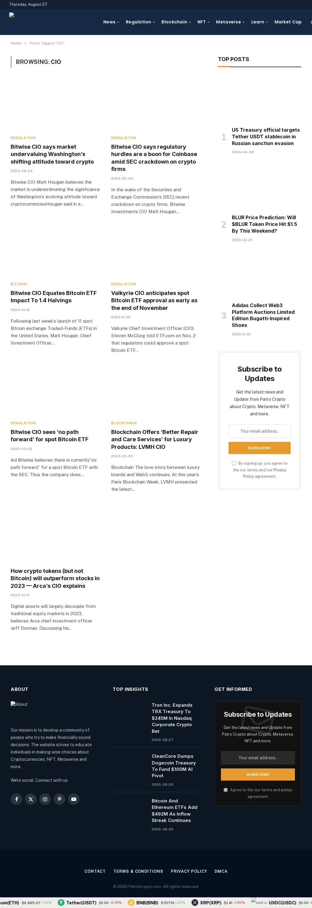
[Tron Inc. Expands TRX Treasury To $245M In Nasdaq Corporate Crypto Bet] (129, 712)
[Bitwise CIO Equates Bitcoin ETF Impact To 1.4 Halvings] (55, 251)
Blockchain (174, 22)
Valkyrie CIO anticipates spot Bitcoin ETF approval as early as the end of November (154, 300)
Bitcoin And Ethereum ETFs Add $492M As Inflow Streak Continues (174, 810)
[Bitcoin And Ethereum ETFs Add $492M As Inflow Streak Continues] (129, 808)
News (109, 22)
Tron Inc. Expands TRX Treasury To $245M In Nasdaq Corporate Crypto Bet (172, 718)
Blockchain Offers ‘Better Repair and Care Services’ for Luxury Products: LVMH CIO (154, 439)
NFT (201, 22)
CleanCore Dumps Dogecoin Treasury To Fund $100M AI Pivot (174, 765)
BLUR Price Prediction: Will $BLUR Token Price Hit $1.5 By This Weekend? (264, 224)
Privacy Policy (189, 871)
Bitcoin (19, 284)
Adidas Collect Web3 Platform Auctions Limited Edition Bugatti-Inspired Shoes (263, 315)
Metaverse (228, 22)
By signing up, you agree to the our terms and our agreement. (260, 470)
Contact (95, 871)
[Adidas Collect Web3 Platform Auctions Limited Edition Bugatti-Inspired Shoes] (259, 274)
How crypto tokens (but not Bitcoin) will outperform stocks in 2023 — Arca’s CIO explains (55, 578)
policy (286, 790)
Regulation (138, 22)
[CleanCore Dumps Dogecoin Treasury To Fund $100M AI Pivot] (129, 763)
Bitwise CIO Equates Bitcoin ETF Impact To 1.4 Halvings (54, 296)
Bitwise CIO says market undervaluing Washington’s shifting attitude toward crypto (52, 154)
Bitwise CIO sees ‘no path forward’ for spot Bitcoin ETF (49, 435)
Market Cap (288, 22)
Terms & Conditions (138, 871)
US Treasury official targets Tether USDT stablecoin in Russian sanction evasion (266, 136)
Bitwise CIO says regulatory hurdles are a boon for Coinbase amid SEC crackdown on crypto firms (154, 158)
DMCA (221, 871)
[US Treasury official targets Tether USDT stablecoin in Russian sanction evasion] (259, 98)
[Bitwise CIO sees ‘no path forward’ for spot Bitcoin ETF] (55, 390)
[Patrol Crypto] (52, 22)
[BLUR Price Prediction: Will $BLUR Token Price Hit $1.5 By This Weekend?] (259, 186)
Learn (257, 22)
